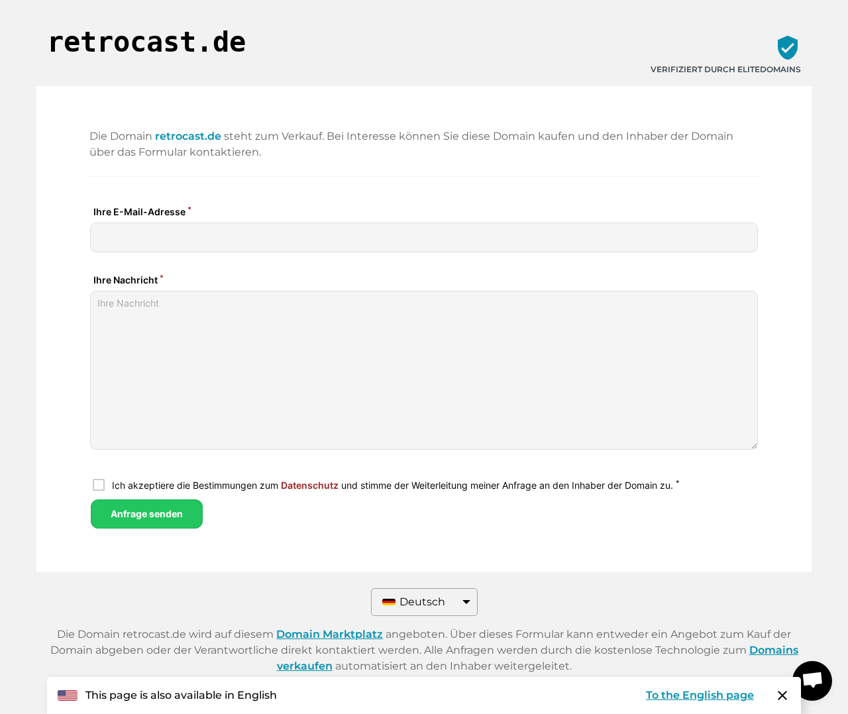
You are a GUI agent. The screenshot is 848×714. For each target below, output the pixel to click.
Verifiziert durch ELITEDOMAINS (726, 69)
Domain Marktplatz (329, 634)
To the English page (700, 695)
